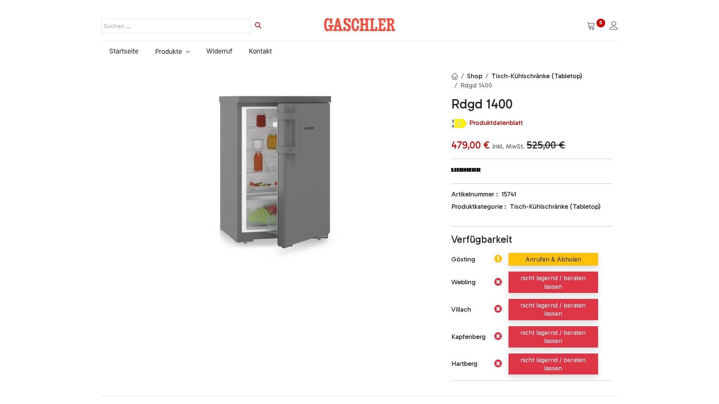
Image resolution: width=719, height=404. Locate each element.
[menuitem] (124, 51)
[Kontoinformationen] (614, 26)
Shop (474, 76)
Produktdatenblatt (496, 123)
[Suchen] (258, 25)
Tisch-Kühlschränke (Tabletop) (536, 76)
